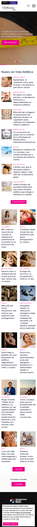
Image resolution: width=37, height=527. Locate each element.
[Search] (28, 5)
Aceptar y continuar (10, 524)
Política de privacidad (23, 512)
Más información (10, 42)
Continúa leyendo (18, 202)
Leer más (18, 469)
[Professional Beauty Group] (18, 501)
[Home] (9, 3)
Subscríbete (18, 484)
